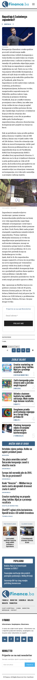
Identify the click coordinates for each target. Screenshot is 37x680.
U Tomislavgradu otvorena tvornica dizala (27, 540)
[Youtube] (24, 639)
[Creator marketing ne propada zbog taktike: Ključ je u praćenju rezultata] (7, 367)
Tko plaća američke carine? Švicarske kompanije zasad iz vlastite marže (15, 462)
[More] (33, 350)
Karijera (17, 388)
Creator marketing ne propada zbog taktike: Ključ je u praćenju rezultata (24, 368)
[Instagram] (17, 639)
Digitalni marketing (21, 375)
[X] (18, 350)
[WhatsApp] (28, 350)
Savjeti (16, 404)
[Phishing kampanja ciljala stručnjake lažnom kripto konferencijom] (7, 428)
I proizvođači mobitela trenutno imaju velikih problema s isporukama (10, 542)
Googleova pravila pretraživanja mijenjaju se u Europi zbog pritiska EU (24, 413)
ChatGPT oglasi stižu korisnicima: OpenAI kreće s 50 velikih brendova (18, 511)
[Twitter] (30, 639)
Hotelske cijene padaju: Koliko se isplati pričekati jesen (17, 450)
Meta (17, 346)
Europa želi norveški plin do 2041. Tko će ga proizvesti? (17, 474)
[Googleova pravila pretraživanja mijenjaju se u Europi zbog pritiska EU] (7, 412)
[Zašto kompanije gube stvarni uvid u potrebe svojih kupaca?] (7, 383)
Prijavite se (30, 664)
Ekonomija (6, 468)
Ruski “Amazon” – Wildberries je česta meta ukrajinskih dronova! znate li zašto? (17, 486)
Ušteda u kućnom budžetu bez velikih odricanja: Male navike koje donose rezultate (24, 397)
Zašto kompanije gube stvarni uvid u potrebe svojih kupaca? (24, 383)
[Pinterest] (23, 350)
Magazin (5, 455)
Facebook (11, 346)
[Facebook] (14, 350)
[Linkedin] (4, 639)
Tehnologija (18, 436)
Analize (16, 420)
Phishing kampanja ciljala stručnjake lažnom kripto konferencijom (22, 429)
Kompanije (7, 24)
